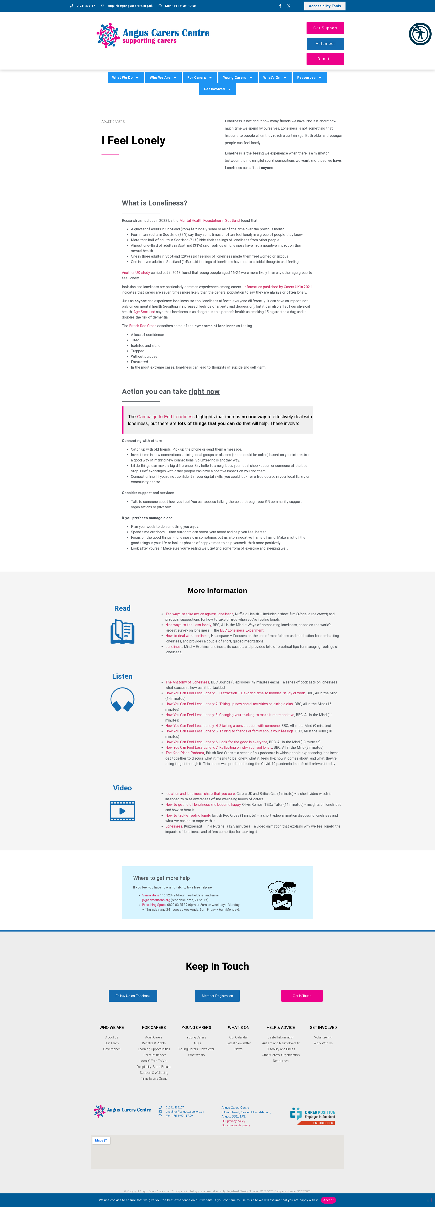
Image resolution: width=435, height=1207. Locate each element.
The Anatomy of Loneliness (187, 682)
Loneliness (173, 647)
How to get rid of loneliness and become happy (203, 804)
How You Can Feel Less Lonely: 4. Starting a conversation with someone (222, 726)
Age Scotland (144, 312)
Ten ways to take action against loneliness (199, 614)
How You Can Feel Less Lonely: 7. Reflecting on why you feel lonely (218, 747)
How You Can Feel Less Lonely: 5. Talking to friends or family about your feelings (229, 731)
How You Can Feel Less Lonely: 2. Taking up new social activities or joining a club (229, 704)
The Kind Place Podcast (184, 753)
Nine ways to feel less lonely (188, 625)
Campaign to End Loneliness (166, 416)
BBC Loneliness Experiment (242, 630)
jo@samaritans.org (156, 900)
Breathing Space (154, 905)
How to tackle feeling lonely (187, 815)
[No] (428, 1200)
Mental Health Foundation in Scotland (209, 220)
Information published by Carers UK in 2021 (278, 287)
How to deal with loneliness (187, 636)
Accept (328, 1200)
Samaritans (151, 895)
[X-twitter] (288, 6)
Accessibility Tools (325, 6)
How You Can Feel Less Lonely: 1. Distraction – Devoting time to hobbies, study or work (235, 693)
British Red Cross (142, 326)
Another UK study (136, 272)
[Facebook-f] (280, 6)
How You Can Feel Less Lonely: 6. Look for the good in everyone (216, 742)
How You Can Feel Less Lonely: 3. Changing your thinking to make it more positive (229, 715)
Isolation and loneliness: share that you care (200, 794)
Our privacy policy (234, 1121)
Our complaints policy (236, 1125)
